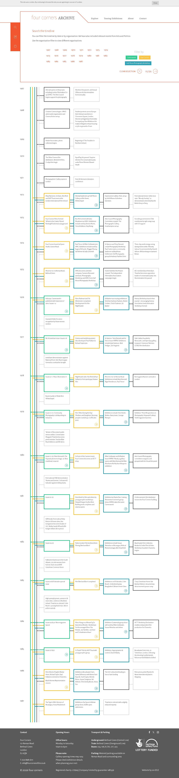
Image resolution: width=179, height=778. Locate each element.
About (131, 18)
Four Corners (145, 57)
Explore (94, 18)
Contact (142, 18)
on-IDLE (155, 770)
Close (155, 3)
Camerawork (131, 57)
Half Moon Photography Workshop (138, 63)
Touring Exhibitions (113, 18)
